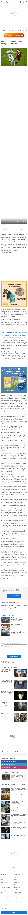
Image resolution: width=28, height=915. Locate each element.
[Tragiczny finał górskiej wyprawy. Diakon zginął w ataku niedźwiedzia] (5, 804)
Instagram (17, 901)
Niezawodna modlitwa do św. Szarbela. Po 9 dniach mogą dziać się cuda (7, 692)
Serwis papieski (4, 882)
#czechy (11, 605)
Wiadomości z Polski (15, 627)
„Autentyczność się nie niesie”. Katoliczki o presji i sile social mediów (7, 715)
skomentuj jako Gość (11, 651)
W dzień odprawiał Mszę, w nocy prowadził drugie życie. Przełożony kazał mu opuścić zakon (6, 682)
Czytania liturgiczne (5, 884)
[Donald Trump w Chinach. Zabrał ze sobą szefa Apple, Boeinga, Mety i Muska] (5, 817)
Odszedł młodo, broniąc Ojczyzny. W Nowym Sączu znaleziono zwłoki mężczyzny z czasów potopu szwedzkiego (19, 790)
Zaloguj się (3, 652)
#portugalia (4, 605)
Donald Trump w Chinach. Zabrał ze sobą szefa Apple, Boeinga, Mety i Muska (19, 815)
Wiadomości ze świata (15, 620)
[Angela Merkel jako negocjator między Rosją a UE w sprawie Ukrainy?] (5, 810)
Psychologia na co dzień (6, 890)
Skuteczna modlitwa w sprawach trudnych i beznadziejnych (6, 670)
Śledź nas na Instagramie (10, 767)
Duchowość (17, 882)
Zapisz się (14, 912)
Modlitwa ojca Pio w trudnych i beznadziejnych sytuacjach (5, 704)
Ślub (2, 892)
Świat (2, 46)
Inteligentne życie (18, 874)
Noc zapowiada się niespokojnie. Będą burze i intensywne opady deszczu (18, 632)
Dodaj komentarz (14, 656)
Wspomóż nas (15, 595)
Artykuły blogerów (5, 887)
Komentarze (12, 30)
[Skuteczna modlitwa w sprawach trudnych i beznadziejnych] (20, 673)
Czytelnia (16, 877)
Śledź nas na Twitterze (10, 764)
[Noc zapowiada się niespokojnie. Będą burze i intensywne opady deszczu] (5, 633)
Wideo (24, 30)
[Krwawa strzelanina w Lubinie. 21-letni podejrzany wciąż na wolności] (5, 823)
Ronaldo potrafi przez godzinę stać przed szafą (17, 775)
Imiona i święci (17, 892)
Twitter (14, 901)
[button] (20, 2)
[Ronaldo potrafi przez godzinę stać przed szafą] (6, 777)
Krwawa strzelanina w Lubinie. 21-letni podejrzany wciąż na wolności (19, 821)
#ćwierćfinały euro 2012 (10, 608)
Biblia (15, 884)
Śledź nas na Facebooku (10, 761)
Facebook (11, 901)
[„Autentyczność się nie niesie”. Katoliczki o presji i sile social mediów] (20, 717)
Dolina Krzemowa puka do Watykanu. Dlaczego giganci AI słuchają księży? (18, 835)
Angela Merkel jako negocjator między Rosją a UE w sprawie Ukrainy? (18, 809)
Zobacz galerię (22, 221)
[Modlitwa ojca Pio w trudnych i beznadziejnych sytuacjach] (20, 706)
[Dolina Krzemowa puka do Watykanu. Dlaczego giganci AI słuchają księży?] (5, 836)
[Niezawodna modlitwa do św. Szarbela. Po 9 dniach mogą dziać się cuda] (20, 695)
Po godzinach (4, 874)
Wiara (19, 30)
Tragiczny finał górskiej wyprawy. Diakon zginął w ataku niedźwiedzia (18, 802)
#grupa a (18, 605)
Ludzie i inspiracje (18, 890)
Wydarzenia (4, 30)
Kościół (12, 836)
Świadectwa (17, 887)
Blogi (2, 879)
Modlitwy (3, 895)
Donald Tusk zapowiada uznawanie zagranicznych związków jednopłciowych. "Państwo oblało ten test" (19, 829)
